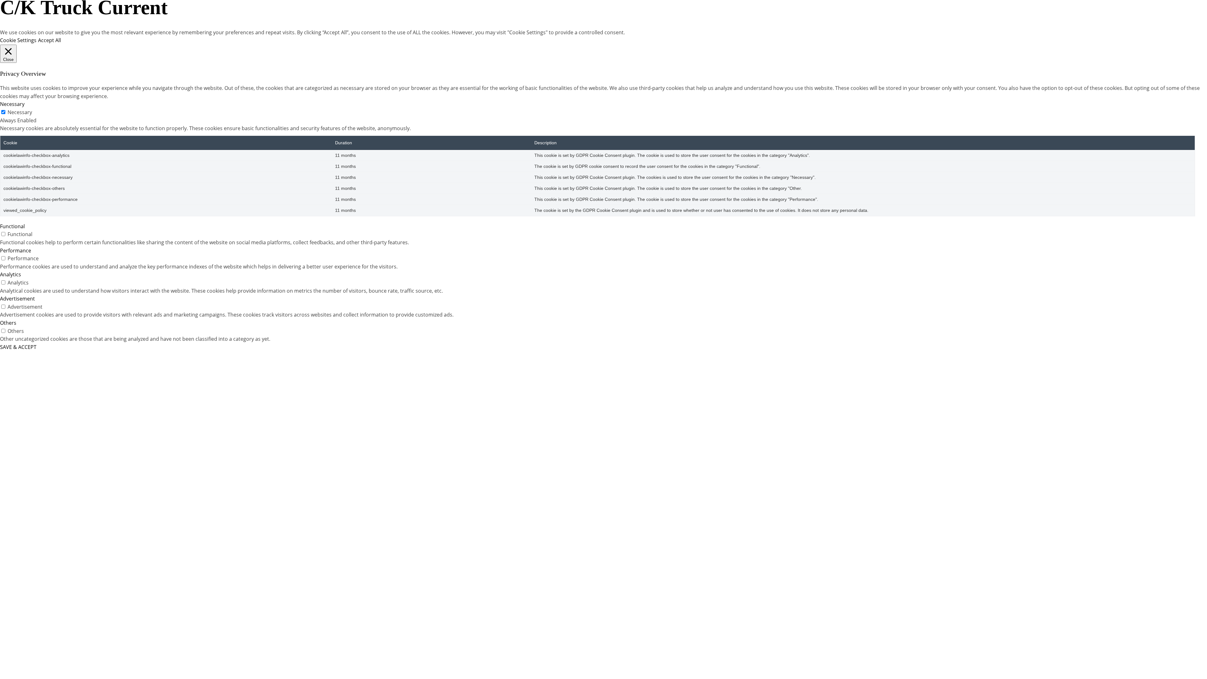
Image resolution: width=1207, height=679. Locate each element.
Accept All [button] (49, 40)
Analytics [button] (10, 274)
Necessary (20, 112)
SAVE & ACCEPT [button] (18, 347)
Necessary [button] (12, 104)
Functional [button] (12, 226)
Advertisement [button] (17, 298)
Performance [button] (15, 250)
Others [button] (8, 322)
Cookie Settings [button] (18, 40)
